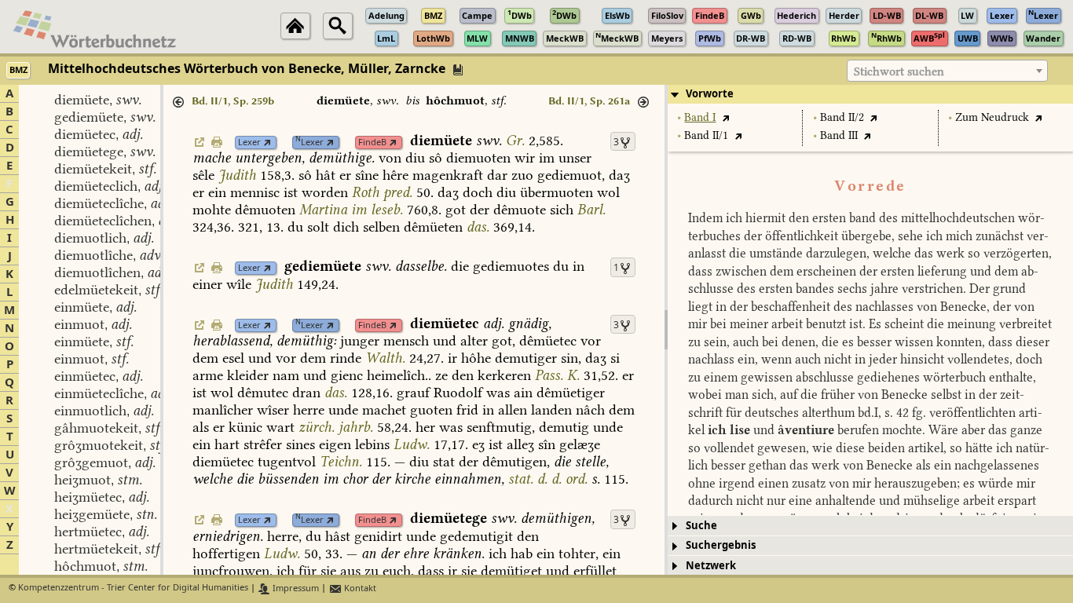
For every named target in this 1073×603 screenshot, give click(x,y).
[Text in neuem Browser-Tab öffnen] (725, 117)
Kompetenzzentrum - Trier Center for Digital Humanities (133, 588)
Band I (700, 117)
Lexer (249, 142)
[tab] (870, 94)
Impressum (294, 588)
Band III (839, 135)
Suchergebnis (721, 545)
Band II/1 (706, 135)
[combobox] (947, 71)
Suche (701, 525)
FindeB (372, 142)
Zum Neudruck (992, 117)
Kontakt (359, 588)
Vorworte (710, 93)
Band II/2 (842, 117)
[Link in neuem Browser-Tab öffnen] (267, 142)
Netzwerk (711, 565)
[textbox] (947, 71)
